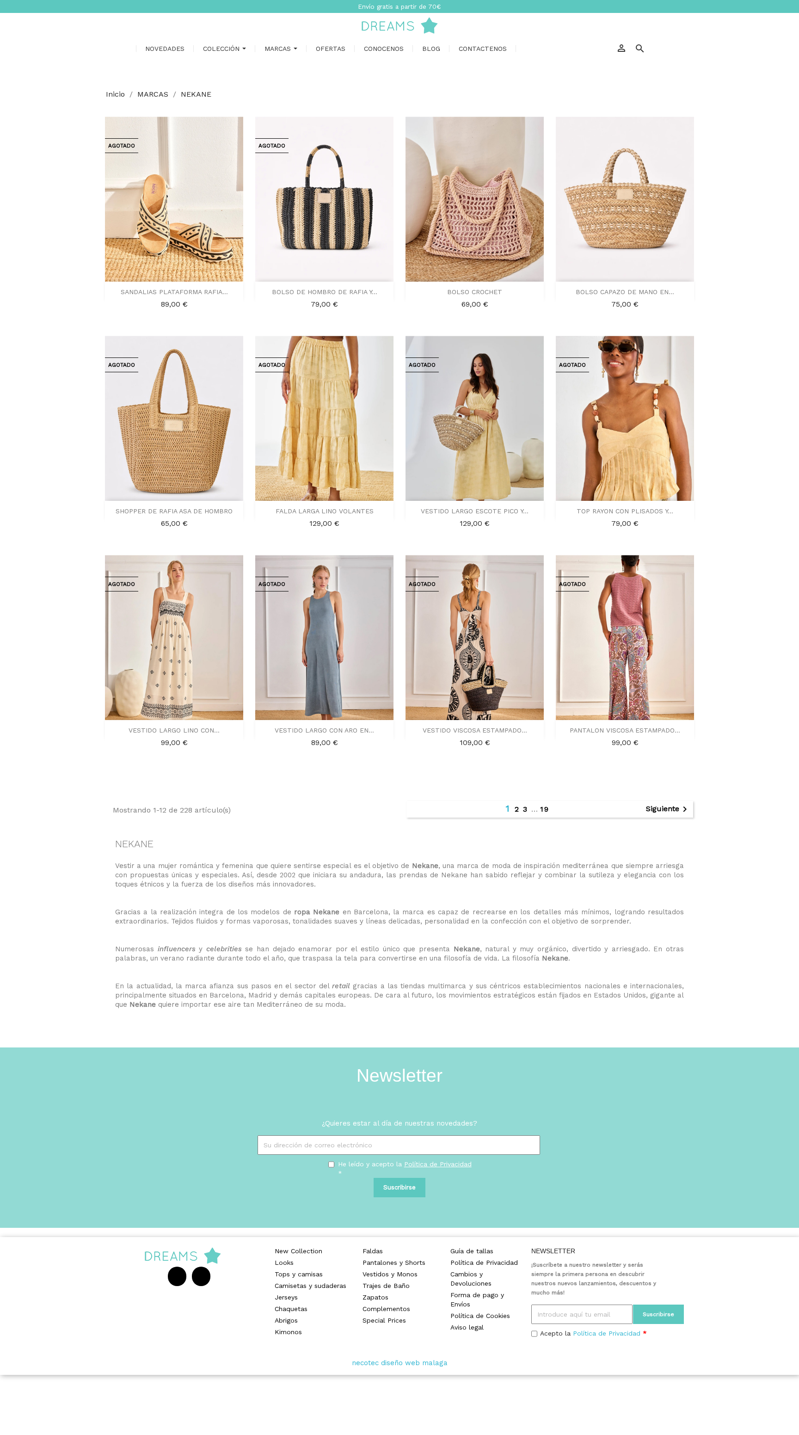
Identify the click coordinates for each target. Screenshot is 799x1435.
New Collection (298, 1251)
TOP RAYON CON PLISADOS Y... (625, 511)
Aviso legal (467, 1327)
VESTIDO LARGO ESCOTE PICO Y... (475, 511)
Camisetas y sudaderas (310, 1285)
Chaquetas (291, 1308)
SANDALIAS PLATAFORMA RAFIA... (174, 292)
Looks (284, 1262)
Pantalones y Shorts (394, 1262)
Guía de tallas (471, 1251)
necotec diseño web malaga (400, 1363)
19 (544, 809)
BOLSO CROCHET (474, 292)
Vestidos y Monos (390, 1274)
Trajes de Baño (386, 1285)
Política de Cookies (480, 1315)
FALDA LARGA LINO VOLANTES (325, 511)
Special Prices (384, 1320)
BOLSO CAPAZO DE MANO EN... (625, 292)
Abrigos (286, 1320)
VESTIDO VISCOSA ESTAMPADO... (475, 730)
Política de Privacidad (438, 1164)
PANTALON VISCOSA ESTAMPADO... (625, 730)
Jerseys (286, 1297)
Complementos (386, 1308)
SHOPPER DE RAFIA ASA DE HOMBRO (174, 511)
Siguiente (668, 809)
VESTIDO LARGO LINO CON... (174, 730)
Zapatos (375, 1297)
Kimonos (288, 1332)
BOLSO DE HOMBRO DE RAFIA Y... (324, 292)
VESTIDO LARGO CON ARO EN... (324, 730)
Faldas (373, 1251)
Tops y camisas (299, 1274)
